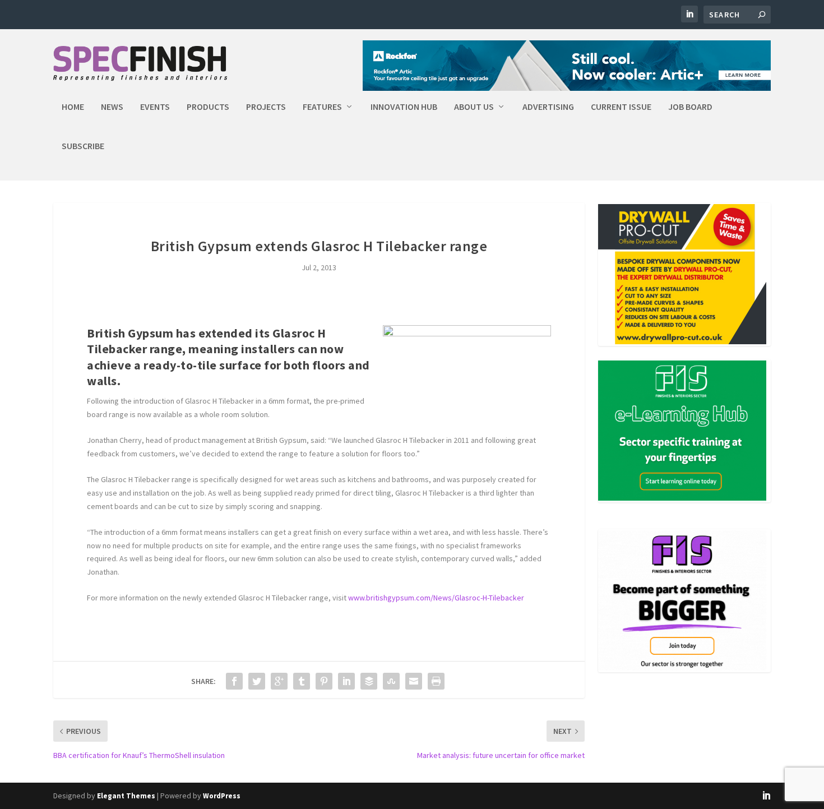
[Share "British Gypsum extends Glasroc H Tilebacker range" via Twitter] (257, 681)
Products (208, 107)
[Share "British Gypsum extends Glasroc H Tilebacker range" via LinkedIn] (346, 681)
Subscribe (83, 146)
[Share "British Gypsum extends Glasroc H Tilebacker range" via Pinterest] (324, 681)
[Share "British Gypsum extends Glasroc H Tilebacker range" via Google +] (279, 681)
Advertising (548, 107)
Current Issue (621, 107)
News (112, 107)
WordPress (221, 796)
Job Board (690, 107)
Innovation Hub (404, 107)
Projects (266, 107)
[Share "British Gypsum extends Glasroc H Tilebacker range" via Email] (413, 681)
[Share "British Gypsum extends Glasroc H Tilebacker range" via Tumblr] (301, 681)
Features (322, 107)
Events (155, 107)
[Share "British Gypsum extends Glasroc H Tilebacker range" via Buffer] (369, 681)
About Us (474, 107)
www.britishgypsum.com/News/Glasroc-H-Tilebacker (436, 598)
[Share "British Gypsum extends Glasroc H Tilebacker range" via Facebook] (234, 681)
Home (73, 107)
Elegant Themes (126, 796)
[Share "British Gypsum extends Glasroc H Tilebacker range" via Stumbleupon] (391, 681)
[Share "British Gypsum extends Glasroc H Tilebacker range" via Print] (436, 681)
